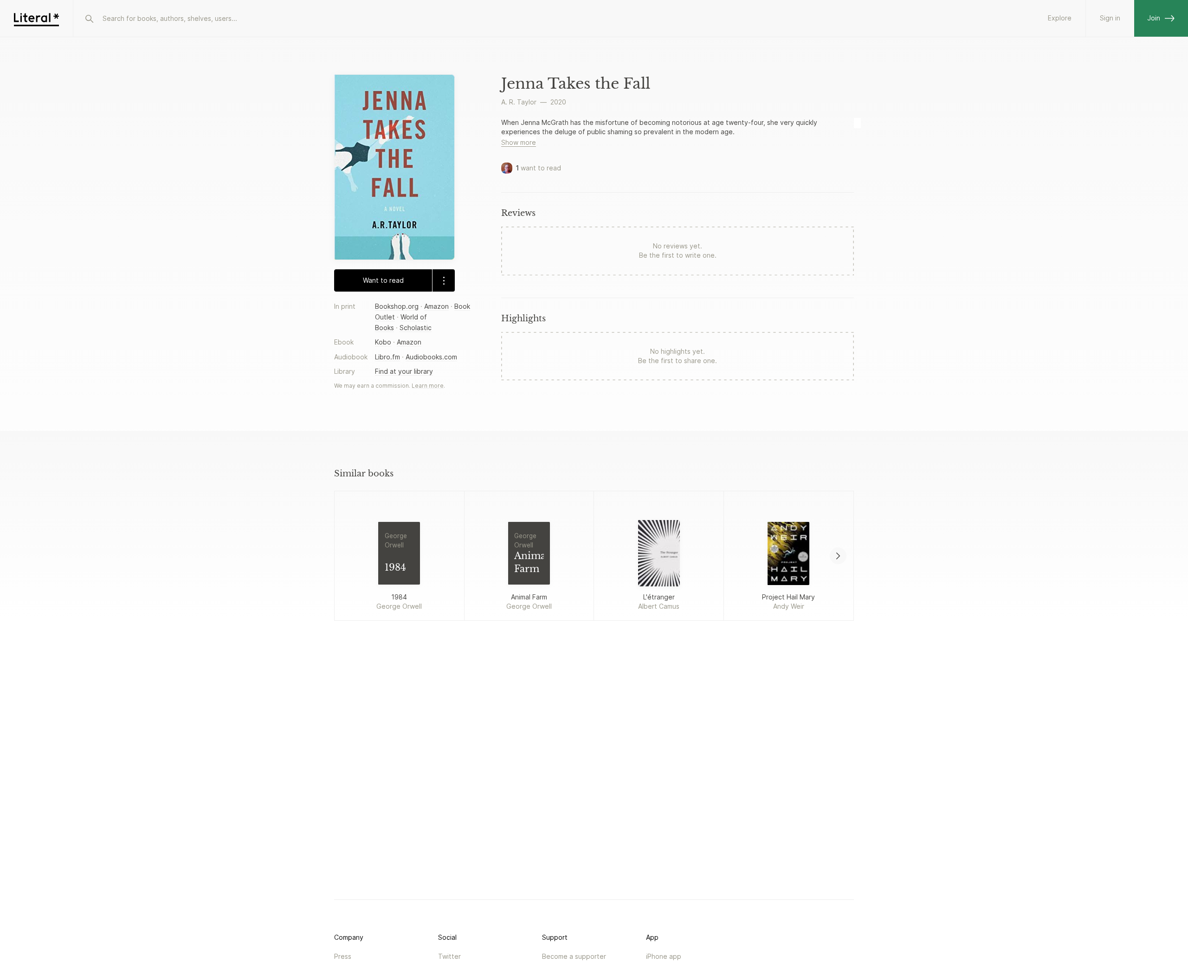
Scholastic (416, 328)
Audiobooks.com (431, 357)
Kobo (383, 342)
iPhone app (663, 956)
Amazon (436, 306)
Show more (518, 142)
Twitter (449, 956)
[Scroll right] (838, 555)
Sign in (1110, 18)
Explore (1060, 18)
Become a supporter (574, 956)
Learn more (428, 385)
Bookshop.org (397, 306)
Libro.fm (387, 357)
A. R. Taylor (518, 102)
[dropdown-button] (443, 280)
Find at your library (404, 371)
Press (342, 956)
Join (1153, 18)
